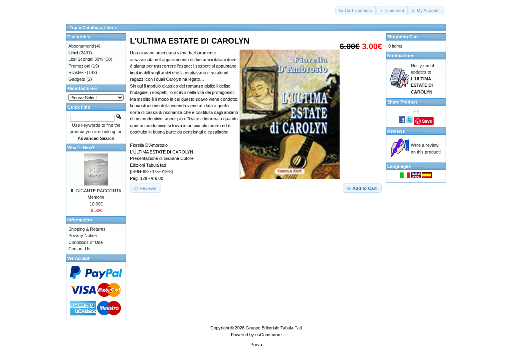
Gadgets (76, 79)
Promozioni (79, 66)
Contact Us (79, 248)
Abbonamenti (81, 46)
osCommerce (268, 334)
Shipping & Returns (87, 229)
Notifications (400, 55)
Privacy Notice (82, 235)
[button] (356, 10)
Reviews (396, 131)
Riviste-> (77, 72)
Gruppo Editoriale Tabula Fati (274, 327)
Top (74, 27)
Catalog (90, 27)
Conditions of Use (85, 242)
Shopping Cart (402, 36)
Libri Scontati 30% (85, 59)
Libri (108, 27)
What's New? (81, 147)
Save (427, 121)
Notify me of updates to (422, 78)
